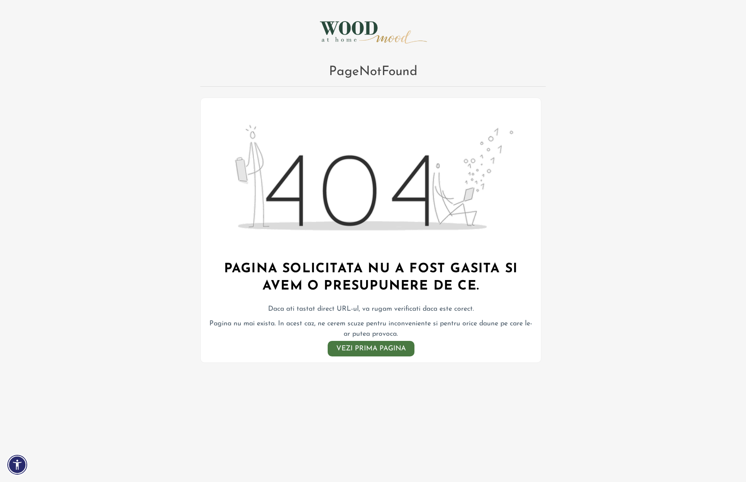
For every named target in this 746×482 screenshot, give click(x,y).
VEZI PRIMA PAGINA (371, 348)
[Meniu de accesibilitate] (17, 465)
